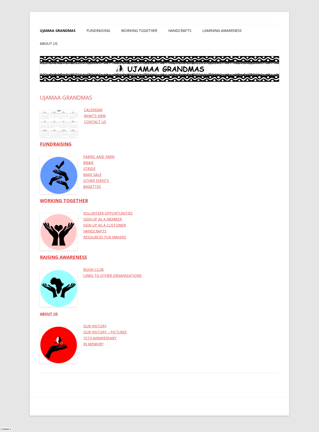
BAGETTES (92, 186)
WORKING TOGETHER (139, 30)
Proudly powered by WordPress (62, 406)
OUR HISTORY (94, 326)
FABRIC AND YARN (98, 156)
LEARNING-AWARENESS (222, 30)
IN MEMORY (93, 344)
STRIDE (89, 168)
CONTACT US (95, 121)
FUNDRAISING (98, 30)
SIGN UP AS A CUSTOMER (104, 225)
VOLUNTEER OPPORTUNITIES (108, 213)
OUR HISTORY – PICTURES (105, 332)
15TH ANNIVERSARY (99, 338)
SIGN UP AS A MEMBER (102, 219)
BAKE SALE (92, 174)
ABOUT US (49, 43)
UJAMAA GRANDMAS (58, 30)
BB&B (88, 162)
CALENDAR (93, 109)
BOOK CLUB (93, 269)
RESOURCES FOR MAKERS (104, 237)
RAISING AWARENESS (63, 257)
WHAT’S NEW (95, 115)
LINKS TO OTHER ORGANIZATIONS (112, 275)
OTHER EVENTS (96, 180)
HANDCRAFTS (179, 30)
